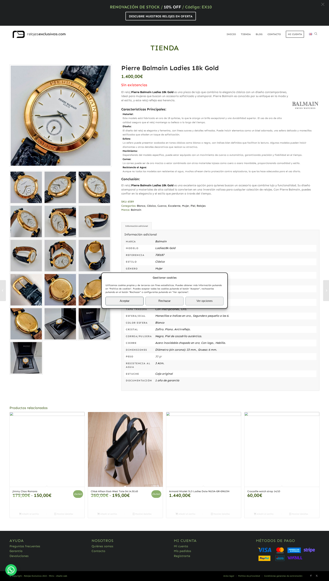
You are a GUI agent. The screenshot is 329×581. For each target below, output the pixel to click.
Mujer (185, 205)
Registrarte (182, 556)
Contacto (98, 551)
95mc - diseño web (58, 576)
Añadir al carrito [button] (30, 514)
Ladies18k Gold (165, 248)
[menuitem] (231, 34)
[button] (322, 4)
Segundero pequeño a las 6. (211, 315)
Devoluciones (19, 556)
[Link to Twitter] (316, 576)
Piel (193, 205)
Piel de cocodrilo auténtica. (183, 336)
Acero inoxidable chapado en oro (177, 343)
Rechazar (164, 301)
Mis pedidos (182, 551)
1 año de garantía (167, 380)
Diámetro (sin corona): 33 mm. (175, 349)
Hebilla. (220, 343)
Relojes (201, 205)
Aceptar (124, 301)
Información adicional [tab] (136, 226)
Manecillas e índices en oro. (173, 315)
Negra (159, 336)
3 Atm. (159, 363)
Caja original (164, 373)
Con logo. (207, 343)
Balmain (136, 209)
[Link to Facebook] (311, 576)
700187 (159, 255)
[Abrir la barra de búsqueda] (316, 34)
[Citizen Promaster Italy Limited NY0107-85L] (326, 290)
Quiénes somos (102, 546)
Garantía (16, 551)
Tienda (164, 47)
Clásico (151, 205)
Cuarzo (162, 205)
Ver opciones (204, 301)
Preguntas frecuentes (25, 546)
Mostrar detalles (64, 514)
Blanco (141, 205)
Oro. (184, 309)
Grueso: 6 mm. (207, 349)
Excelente (174, 205)
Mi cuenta (181, 546)
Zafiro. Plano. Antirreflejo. (172, 329)
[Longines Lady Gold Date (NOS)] (3, 290)
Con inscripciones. (167, 309)
